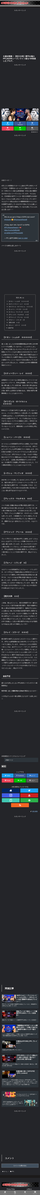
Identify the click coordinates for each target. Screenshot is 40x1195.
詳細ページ (9, 760)
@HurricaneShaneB (20, 219)
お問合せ (29, 1189)
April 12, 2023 (23, 238)
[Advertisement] (20, 31)
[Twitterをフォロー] (29, 790)
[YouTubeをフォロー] (29, 795)
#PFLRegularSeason (11, 227)
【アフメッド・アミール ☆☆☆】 (18, 317)
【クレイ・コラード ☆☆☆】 (17, 325)
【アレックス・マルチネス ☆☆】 (18, 314)
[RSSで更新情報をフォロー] (20, 805)
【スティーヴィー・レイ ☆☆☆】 (18, 304)
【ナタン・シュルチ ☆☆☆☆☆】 (18, 301)
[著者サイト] (11, 790)
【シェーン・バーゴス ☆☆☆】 (18, 309)
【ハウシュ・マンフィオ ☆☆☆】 (18, 312)
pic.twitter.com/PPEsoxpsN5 (13, 233)
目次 (17, 297)
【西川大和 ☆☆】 (14, 322)
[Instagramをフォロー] (11, 795)
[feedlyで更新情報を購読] (29, 800)
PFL (5, 766)
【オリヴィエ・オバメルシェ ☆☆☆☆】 (20, 306)
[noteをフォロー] (11, 800)
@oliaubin (7, 219)
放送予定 (10, 328)
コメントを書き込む (20, 1165)
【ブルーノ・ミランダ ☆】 (16, 320)
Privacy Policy (11, 1189)
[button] (35, 568)
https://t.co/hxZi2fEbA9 (11, 230)
